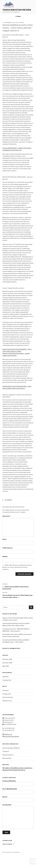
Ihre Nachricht (7, 805)
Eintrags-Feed (7, 694)
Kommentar (7, 516)
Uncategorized (7, 680)
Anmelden (6, 690)
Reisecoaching (7, 758)
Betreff (5, 797)
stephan (21, 22)
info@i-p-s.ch (8, 734)
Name (5, 539)
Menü (19, 16)
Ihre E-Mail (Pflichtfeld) (10, 789)
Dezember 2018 (7, 659)
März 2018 (6, 666)
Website (5, 556)
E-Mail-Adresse (8, 548)
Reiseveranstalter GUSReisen (11, 748)
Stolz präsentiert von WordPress (11, 852)
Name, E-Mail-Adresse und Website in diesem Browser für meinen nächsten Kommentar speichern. (17, 567)
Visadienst (6, 751)
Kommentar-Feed (8, 697)
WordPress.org (7, 701)
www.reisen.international (11, 736)
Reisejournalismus (8, 755)
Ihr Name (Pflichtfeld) (9, 781)
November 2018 (7, 663)
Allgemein (8, 500)
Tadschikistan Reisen (17, 10)
